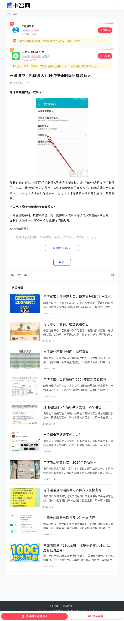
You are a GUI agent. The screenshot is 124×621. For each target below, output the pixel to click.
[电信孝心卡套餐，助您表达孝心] (25, 331)
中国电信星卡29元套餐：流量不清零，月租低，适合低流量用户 (77, 548)
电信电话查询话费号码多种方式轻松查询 (72, 490)
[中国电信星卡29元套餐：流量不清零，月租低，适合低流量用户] (25, 552)
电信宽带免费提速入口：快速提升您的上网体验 (77, 297)
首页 (8, 14)
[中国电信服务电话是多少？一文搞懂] (25, 524)
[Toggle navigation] (114, 5)
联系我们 (67, 606)
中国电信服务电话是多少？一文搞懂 (69, 518)
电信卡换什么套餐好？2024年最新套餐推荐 (74, 380)
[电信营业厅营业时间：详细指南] (25, 359)
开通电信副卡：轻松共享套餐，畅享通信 (72, 407)
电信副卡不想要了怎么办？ (62, 435)
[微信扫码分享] (13, 275)
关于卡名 (53, 606)
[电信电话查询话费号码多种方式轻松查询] (25, 497)
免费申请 (105, 30)
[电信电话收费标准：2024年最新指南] (25, 469)
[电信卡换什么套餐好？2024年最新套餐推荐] (25, 386)
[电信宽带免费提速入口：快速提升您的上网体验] (25, 303)
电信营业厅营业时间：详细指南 (65, 352)
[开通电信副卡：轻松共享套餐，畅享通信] (25, 414)
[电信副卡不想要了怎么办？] (25, 441)
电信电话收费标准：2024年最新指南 (70, 462)
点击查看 (105, 55)
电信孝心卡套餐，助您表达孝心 (65, 324)
